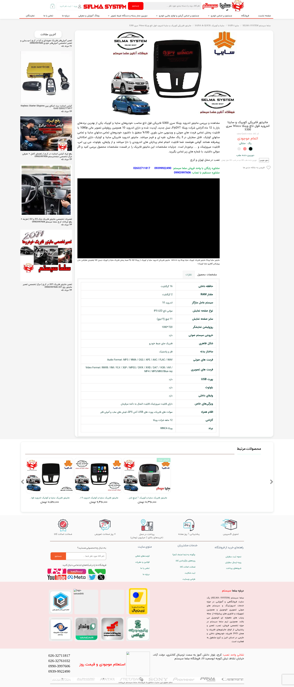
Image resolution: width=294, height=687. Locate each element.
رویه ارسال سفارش (233, 562)
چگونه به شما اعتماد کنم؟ (183, 554)
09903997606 (182, 173)
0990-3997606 (59, 666)
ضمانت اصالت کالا (187, 567)
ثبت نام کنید (65, 6)
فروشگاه (245, 15)
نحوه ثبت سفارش (233, 556)
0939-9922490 (59, 671)
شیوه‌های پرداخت (233, 568)
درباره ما (65, 15)
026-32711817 (59, 655)
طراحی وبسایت (189, 579)
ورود (75, 6)
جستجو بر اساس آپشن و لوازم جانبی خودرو (179, 15)
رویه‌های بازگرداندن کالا (185, 560)
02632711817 (141, 168)
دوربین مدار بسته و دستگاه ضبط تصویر (129, 15)
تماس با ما (48, 15)
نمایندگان (30, 15)
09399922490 (162, 168)
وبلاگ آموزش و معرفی (88, 15)
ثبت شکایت (190, 573)
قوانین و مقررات (142, 562)
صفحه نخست (264, 15)
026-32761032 (59, 661)
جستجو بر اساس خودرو (221, 15)
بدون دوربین (264, 160)
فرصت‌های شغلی (142, 556)
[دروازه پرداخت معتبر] (138, 613)
